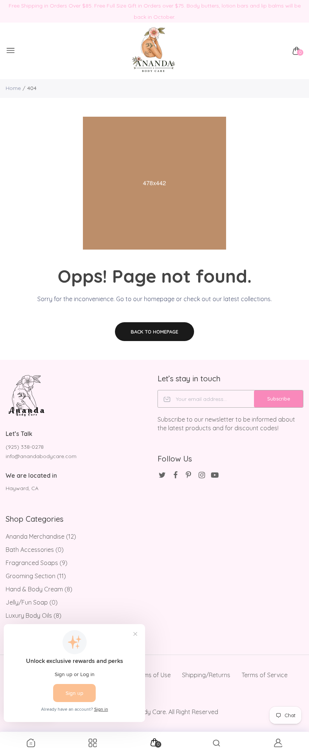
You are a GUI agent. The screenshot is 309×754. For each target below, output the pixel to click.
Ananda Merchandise (41, 536)
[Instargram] (202, 475)
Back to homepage (154, 332)
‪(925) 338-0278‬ (25, 446)
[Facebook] (175, 475)
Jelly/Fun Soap (32, 602)
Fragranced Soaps (36, 563)
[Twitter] (162, 475)
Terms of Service (265, 675)
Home (13, 88)
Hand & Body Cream (39, 589)
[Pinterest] (188, 475)
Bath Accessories (35, 549)
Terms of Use (153, 675)
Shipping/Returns (206, 675)
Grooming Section (36, 576)
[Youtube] (215, 475)
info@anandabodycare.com (41, 456)
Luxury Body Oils (33, 615)
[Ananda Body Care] (152, 51)
